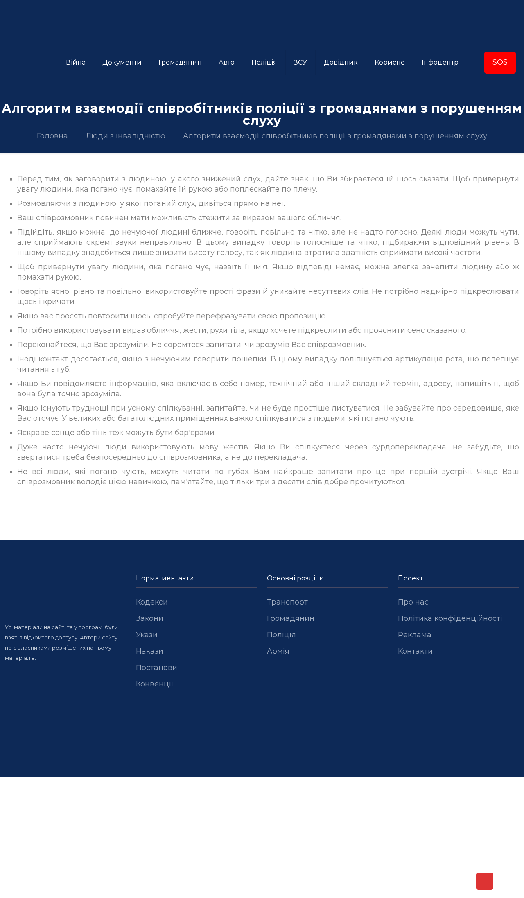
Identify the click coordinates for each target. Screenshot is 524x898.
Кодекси (152, 602)
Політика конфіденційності (450, 618)
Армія (278, 651)
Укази (147, 634)
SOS (500, 62)
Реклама (414, 634)
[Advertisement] (262, 838)
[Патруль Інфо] (262, 25)
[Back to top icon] (484, 881)
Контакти (415, 651)
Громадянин (290, 618)
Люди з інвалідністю (125, 135)
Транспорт (287, 602)
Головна (52, 135)
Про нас (413, 602)
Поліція (281, 634)
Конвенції (155, 683)
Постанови (156, 667)
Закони (149, 618)
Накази (149, 651)
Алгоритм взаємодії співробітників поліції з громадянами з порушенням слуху (335, 135)
